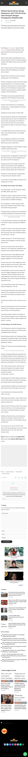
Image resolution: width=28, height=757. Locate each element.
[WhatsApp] (8, 22)
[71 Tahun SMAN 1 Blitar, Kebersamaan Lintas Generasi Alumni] (4, 618)
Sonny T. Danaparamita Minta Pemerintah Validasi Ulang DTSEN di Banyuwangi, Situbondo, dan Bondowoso (14, 656)
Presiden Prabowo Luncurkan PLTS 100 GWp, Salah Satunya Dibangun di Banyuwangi (19, 687)
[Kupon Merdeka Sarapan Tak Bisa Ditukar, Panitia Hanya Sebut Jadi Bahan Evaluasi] (4, 625)
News (3, 681)
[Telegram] (10, 22)
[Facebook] (5, 22)
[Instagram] (10, 744)
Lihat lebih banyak (14, 489)
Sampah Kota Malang (10, 471)
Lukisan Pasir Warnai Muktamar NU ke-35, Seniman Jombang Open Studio (17, 609)
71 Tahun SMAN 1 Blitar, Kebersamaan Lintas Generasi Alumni (16, 617)
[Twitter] (7, 22)
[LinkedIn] (13, 744)
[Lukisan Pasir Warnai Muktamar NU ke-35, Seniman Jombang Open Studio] (4, 610)
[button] (25, 754)
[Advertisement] (14, 456)
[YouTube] (15, 744)
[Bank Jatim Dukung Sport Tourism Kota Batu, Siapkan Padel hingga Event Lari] (7, 699)
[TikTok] (23, 744)
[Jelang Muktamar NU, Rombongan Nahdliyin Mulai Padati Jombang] (20, 699)
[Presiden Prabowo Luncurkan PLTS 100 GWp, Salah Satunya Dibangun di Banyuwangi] (20, 677)
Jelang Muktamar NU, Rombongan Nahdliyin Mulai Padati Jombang (20, 707)
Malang (3, 50)
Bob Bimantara (13, 20)
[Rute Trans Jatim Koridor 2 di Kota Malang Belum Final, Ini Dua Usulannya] (7, 677)
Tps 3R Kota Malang (5, 473)
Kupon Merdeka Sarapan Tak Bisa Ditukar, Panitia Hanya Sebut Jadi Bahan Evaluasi (16, 625)
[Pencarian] (26, 3)
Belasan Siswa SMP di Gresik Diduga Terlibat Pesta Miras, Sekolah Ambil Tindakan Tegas (17, 602)
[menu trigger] (2, 3)
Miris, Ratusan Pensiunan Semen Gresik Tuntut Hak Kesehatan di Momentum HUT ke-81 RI (16, 594)
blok (9, 48)
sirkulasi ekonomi (19, 471)
